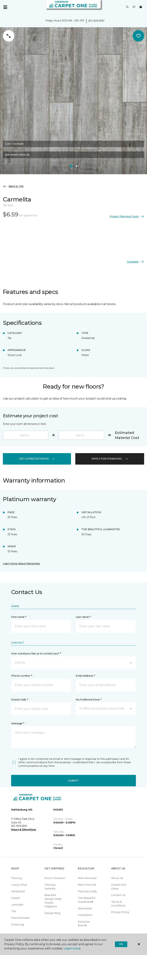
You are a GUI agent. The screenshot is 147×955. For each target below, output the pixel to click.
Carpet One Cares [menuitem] (118, 886)
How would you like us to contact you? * (36, 653)
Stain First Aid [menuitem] (87, 884)
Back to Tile (16, 186)
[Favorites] (134, 7)
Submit (73, 780)
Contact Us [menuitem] (118, 895)
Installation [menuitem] (85, 915)
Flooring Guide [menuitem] (87, 891)
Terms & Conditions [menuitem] (118, 903)
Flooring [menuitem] (16, 878)
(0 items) (140, 7)
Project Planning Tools (124, 216)
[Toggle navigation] (5, 7)
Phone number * (21, 675)
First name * (18, 617)
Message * (17, 723)
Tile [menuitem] (13, 911)
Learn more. (72, 948)
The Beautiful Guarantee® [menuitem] (86, 899)
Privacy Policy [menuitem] (120, 912)
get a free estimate (34, 458)
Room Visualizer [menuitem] (54, 878)
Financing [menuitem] (17, 924)
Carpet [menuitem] (15, 898)
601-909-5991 (96, 20)
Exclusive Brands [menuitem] (84, 923)
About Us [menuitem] (117, 878)
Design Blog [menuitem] (52, 913)
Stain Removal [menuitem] (87, 878)
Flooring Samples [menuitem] (50, 886)
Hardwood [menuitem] (18, 891)
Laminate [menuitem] (17, 904)
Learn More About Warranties (21, 563)
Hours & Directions (23, 829)
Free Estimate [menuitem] (20, 918)
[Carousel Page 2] (76, 166)
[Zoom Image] (8, 36)
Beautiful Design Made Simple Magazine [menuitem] (53, 901)
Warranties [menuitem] (85, 908)
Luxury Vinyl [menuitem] (19, 884)
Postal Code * (19, 699)
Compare (132, 261)
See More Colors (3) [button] (17, 154)
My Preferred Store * (88, 699)
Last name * (83, 617)
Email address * (85, 675)
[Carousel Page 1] (71, 166)
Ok (121, 944)
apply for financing (107, 458)
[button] (127, 7)
